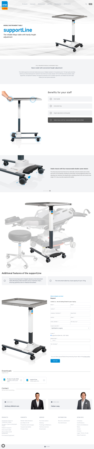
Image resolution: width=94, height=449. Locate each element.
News (78, 427)
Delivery (41, 423)
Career (79, 429)
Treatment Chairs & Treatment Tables (7, 421)
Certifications (80, 423)
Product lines (24, 429)
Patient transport (6, 428)
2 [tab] (46, 190)
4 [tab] (50, 190)
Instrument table (6, 430)
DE (90, 4)
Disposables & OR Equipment (7, 432)
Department (73, 313)
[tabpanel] (47, 172)
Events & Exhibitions (82, 425)
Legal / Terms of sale (82, 433)
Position (52, 317)
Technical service (44, 427)
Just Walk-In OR (25, 423)
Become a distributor (64, 420)
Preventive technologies (27, 425)
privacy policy (86, 356)
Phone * (72, 317)
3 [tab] (48, 190)
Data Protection (81, 435)
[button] (3, 446)
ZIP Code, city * (74, 321)
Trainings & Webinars (45, 425)
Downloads (42, 429)
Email (72, 304)
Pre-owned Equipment (8, 435)
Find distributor (62, 423)
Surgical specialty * (55, 326)
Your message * (54, 344)
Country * (53, 309)
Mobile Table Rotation (27, 420)
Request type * (54, 338)
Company (79, 420)
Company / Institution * (56, 313)
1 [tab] (44, 190)
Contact (79, 431)
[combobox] (70, 340)
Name (52, 304)
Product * (53, 333)
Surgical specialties (26, 427)
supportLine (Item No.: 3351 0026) (60, 335)
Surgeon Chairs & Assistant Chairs (9, 425)
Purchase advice (43, 420)
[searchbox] (70, 340)
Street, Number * (54, 321)
